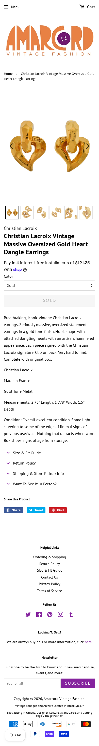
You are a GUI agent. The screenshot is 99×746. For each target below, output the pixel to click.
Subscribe (78, 683)
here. (88, 642)
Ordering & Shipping (49, 557)
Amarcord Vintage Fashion (64, 698)
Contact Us (49, 577)
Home (8, 74)
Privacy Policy (49, 584)
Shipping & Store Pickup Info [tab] (38, 473)
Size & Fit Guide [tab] (27, 452)
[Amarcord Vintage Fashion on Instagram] (60, 615)
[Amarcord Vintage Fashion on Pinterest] (50, 615)
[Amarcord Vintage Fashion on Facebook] (39, 615)
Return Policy (49, 563)
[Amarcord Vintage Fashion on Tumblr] (71, 615)
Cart (90, 7)
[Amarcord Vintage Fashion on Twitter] (28, 615)
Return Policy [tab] (24, 463)
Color (8, 276)
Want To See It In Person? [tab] (35, 483)
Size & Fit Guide (49, 570)
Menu (15, 7)
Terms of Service (49, 590)
